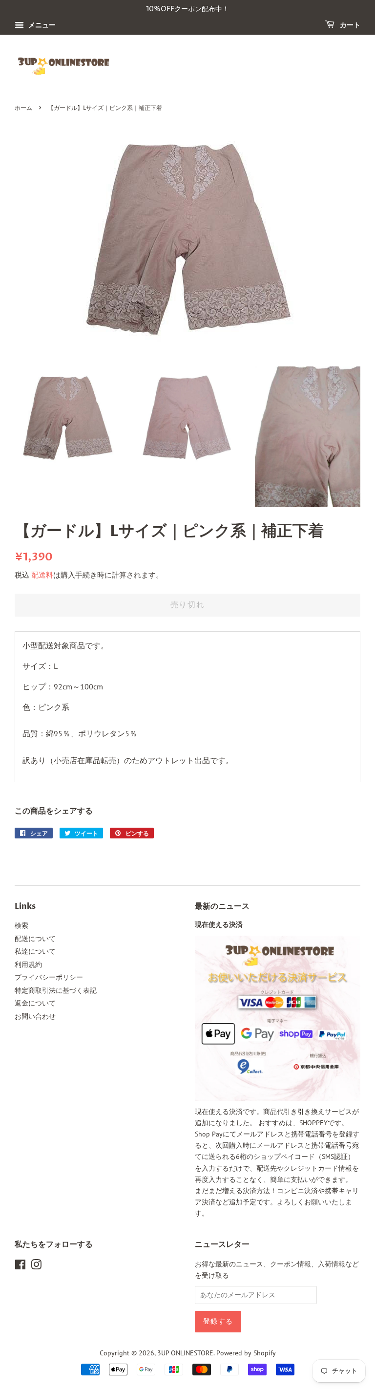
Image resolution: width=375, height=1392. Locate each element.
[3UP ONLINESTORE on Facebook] (20, 1266)
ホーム (23, 108)
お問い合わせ (35, 1016)
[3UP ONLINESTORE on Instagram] (36, 1266)
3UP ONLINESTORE (185, 1353)
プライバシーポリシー (49, 977)
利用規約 (28, 964)
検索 (21, 925)
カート (349, 25)
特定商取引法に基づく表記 (56, 990)
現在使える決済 (219, 925)
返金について (35, 1003)
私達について (35, 951)
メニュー (41, 25)
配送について (35, 938)
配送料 (42, 574)
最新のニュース (222, 906)
